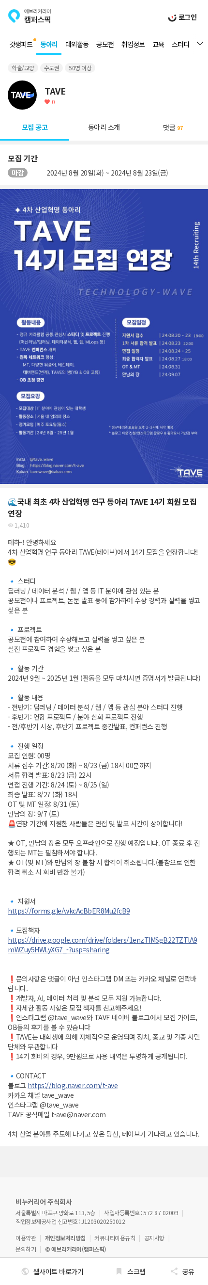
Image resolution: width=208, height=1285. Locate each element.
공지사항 (154, 1238)
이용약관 (25, 1238)
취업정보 (133, 44)
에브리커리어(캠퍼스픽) (29, 16)
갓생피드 (20, 44)
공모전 (105, 44)
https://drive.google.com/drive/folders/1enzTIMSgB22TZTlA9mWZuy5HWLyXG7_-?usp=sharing (102, 944)
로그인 (186, 17)
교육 (158, 44)
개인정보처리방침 (65, 1238)
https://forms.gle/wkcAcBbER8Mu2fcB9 (69, 911)
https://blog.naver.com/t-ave (73, 1085)
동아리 (49, 44)
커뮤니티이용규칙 (114, 1238)
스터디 (180, 44)
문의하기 (25, 1249)
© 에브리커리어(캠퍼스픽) (75, 1249)
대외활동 (77, 44)
